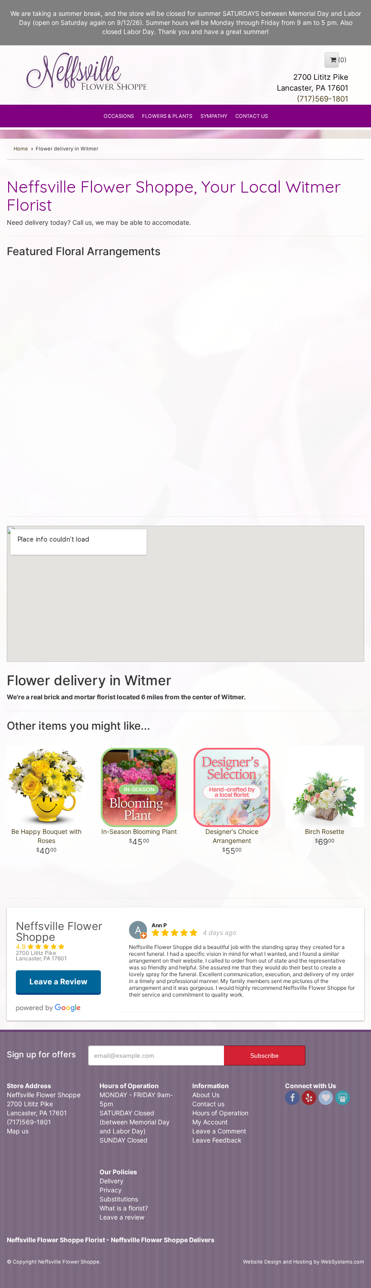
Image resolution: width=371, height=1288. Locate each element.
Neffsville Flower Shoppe (87, 71)
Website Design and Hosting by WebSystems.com (303, 1262)
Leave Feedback (217, 1140)
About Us (205, 1095)
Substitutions (119, 1199)
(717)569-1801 (322, 98)
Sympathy (213, 116)
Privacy (111, 1190)
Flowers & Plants (167, 116)
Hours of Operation (220, 1113)
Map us (18, 1131)
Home (21, 148)
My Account (210, 1122)
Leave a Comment (219, 1131)
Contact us (208, 1104)
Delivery (112, 1181)
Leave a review (122, 1217)
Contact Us (251, 116)
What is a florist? (124, 1208)
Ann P (159, 925)
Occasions (119, 116)
